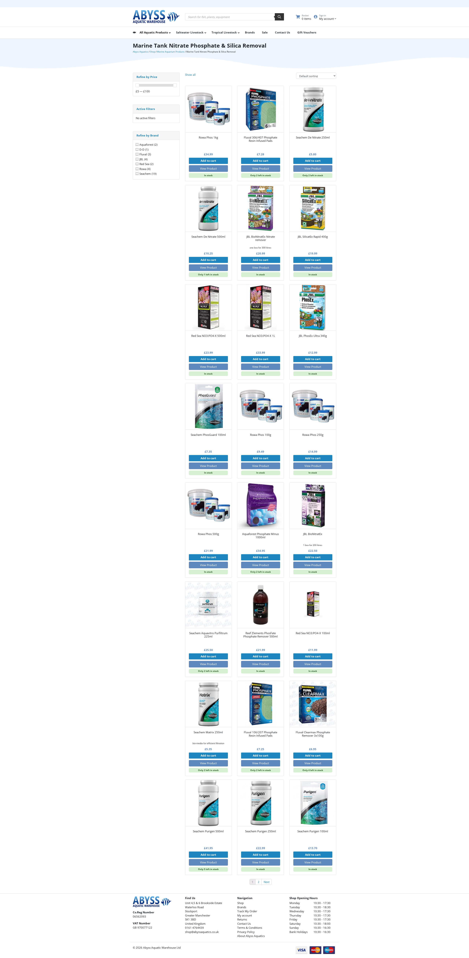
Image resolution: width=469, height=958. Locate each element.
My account (244, 915)
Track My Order (247, 911)
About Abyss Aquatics (251, 936)
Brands (241, 907)
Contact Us (244, 923)
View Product (208, 168)
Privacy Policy (246, 932)
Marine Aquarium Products (170, 51)
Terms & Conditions (249, 927)
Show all (190, 74)
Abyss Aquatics (140, 51)
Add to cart (208, 160)
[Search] (279, 16)
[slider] (137, 85)
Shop (152, 51)
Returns (242, 919)
